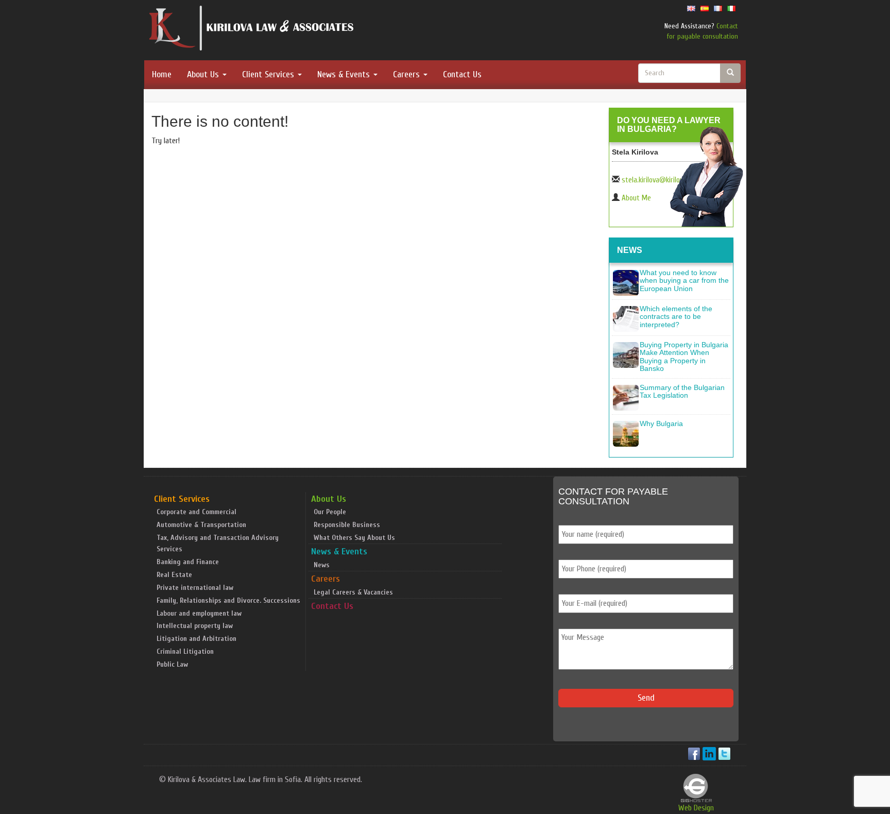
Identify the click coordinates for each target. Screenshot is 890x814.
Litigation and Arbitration (196, 638)
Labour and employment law (199, 613)
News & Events (344, 74)
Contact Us (462, 74)
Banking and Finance (188, 561)
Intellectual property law (195, 625)
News (322, 565)
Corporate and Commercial (196, 511)
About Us (204, 74)
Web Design (696, 807)
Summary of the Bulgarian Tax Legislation (682, 391)
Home (162, 74)
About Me (636, 198)
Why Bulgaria (661, 423)
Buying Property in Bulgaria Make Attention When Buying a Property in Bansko (684, 356)
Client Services (269, 74)
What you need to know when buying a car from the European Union (684, 280)
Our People (330, 511)
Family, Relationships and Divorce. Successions (228, 600)
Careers (407, 74)
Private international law (195, 587)
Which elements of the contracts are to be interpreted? (676, 316)
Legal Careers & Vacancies (353, 592)
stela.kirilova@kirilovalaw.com (666, 180)
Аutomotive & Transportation (201, 524)
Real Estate (174, 574)
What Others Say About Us (354, 537)
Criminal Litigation (185, 651)
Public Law (172, 664)
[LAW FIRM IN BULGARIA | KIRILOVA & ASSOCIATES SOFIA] (251, 30)
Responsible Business (347, 524)
